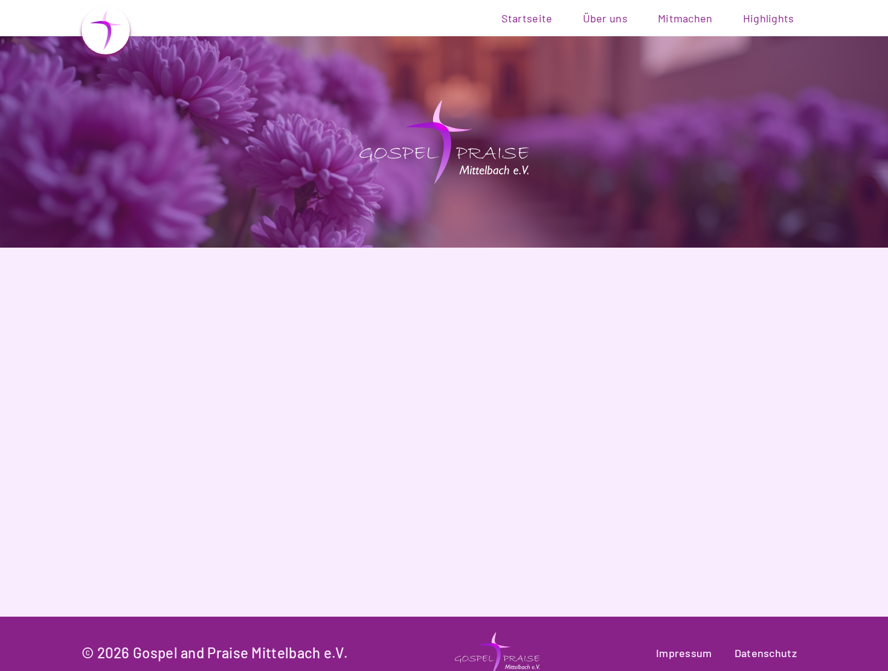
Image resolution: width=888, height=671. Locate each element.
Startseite (527, 18)
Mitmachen (685, 18)
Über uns (605, 18)
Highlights (768, 18)
